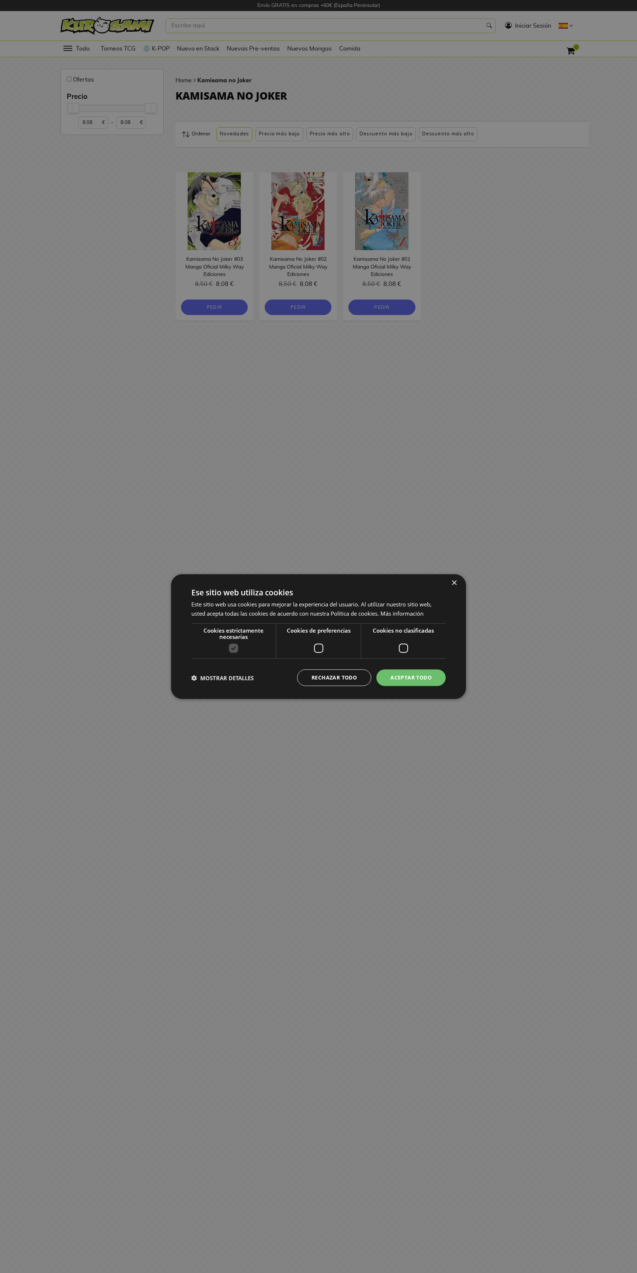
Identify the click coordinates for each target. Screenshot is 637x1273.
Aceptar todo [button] (411, 677)
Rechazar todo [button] (334, 677)
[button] (222, 677)
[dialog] (318, 636)
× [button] (454, 582)
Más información (402, 613)
